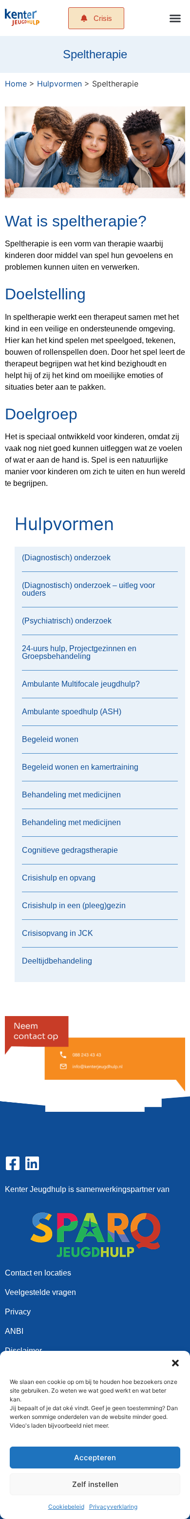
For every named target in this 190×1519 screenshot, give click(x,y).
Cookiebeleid (66, 1506)
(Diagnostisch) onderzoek (66, 557)
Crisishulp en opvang (58, 878)
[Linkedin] (32, 1163)
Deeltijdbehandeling (57, 961)
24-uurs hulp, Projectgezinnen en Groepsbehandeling (79, 652)
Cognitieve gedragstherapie (70, 850)
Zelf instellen (95, 1484)
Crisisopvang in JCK (57, 933)
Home (16, 83)
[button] (175, 1363)
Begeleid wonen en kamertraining (80, 767)
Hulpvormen (59, 83)
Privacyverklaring (113, 1506)
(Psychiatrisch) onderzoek (67, 621)
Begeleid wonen (50, 739)
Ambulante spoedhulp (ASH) (71, 712)
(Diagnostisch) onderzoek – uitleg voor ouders (88, 589)
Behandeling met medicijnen (71, 795)
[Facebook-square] (12, 1163)
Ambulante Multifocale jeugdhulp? (81, 684)
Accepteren (95, 1457)
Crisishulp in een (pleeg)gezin (74, 905)
